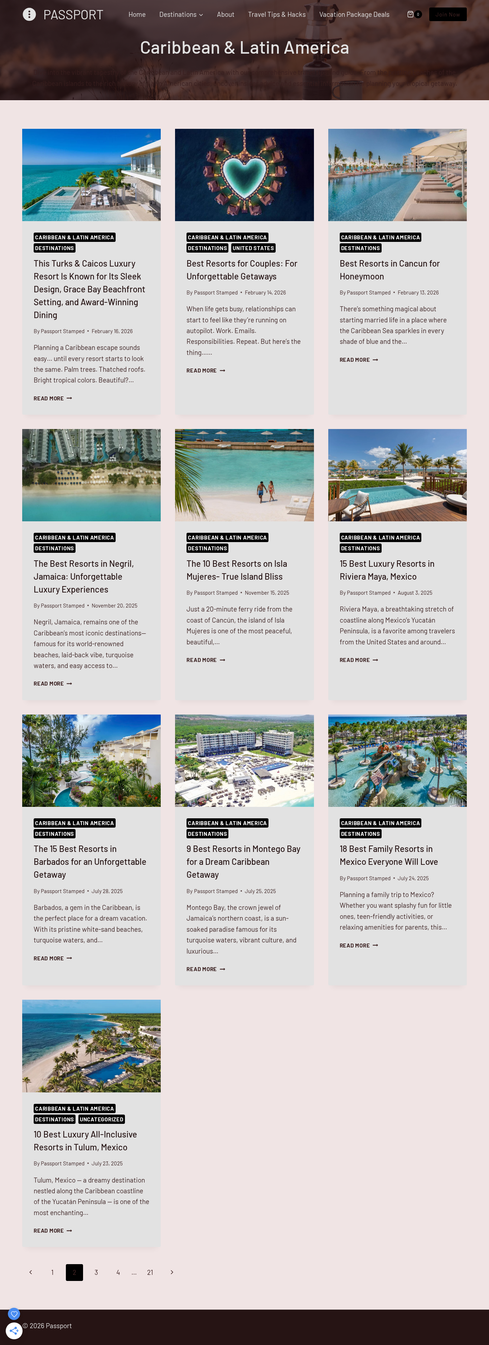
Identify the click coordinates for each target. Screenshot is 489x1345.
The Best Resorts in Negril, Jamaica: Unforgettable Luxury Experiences (84, 576)
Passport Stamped (62, 331)
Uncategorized (102, 1119)
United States (253, 248)
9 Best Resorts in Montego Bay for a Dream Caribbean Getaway (243, 861)
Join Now (448, 14)
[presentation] (91, 175)
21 (150, 1272)
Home (137, 14)
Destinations (54, 248)
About (225, 14)
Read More (53, 398)
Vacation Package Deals (354, 14)
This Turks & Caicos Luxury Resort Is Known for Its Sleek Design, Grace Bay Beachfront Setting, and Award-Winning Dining (89, 289)
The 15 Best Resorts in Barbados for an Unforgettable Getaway (90, 861)
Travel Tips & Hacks (277, 14)
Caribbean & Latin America (74, 237)
